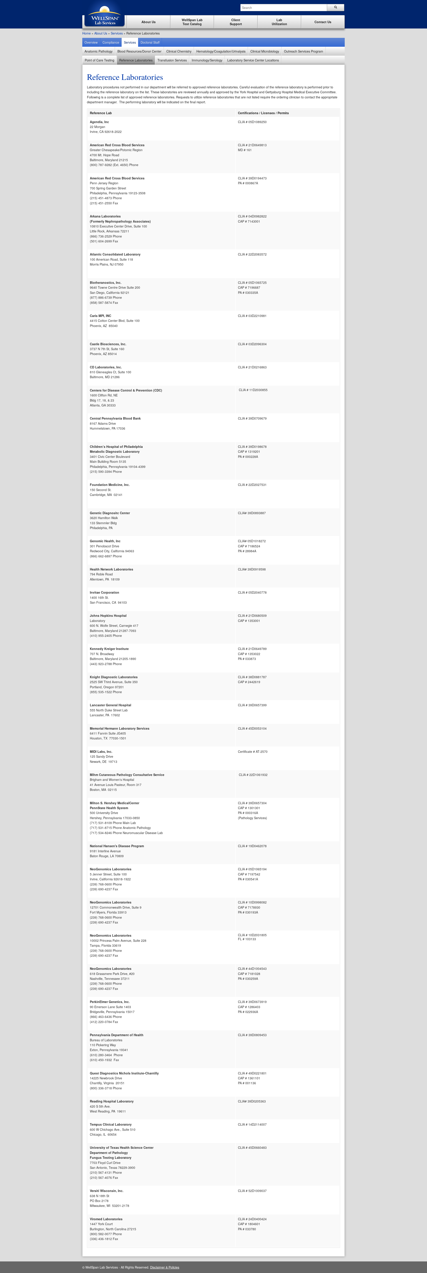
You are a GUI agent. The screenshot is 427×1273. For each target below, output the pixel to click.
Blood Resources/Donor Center (139, 51)
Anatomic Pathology (99, 51)
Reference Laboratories (136, 60)
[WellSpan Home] (104, 27)
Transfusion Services (172, 60)
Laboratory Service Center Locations (253, 60)
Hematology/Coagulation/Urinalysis (221, 51)
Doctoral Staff (150, 42)
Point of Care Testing (99, 60)
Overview (91, 42)
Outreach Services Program (303, 51)
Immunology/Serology (207, 60)
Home (86, 33)
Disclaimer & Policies (164, 1267)
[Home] (104, 14)
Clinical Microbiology (264, 51)
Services (117, 33)
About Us (100, 33)
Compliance (111, 42)
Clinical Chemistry (178, 51)
